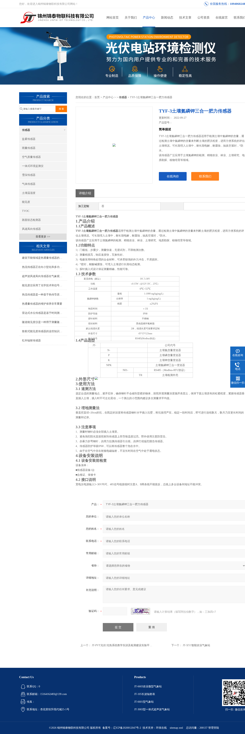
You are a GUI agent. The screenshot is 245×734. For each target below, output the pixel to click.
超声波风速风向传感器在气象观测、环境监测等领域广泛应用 (44, 276)
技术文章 (185, 17)
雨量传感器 (28, 148)
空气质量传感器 (31, 157)
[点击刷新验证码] (140, 611)
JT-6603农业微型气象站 (148, 686)
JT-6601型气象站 (144, 701)
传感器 (26, 130)
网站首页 (112, 17)
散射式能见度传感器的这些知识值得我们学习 (44, 331)
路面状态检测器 (31, 220)
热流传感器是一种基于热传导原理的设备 (44, 294)
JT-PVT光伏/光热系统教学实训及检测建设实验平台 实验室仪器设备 (132, 645)
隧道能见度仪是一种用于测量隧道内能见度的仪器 (44, 322)
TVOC (25, 211)
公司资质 (203, 17)
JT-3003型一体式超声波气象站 (152, 709)
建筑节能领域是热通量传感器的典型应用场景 (44, 257)
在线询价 (173, 176)
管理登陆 (213, 727)
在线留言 (222, 17)
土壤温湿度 (28, 193)
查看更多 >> (43, 236)
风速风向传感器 (31, 229)
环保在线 (161, 727)
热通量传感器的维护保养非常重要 (42, 303)
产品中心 (149, 17)
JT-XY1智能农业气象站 (196, 645)
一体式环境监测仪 (32, 166)
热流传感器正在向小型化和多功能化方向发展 (44, 267)
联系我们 (205, 176)
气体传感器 (28, 184)
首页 (97, 97)
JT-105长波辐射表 (144, 694)
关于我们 (131, 17)
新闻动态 (167, 17)
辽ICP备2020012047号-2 (127, 727)
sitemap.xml (176, 727)
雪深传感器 (28, 175)
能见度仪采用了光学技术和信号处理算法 (44, 285)
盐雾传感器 (28, 139)
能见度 (26, 202)
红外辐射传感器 (31, 340)
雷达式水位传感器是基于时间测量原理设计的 (44, 313)
